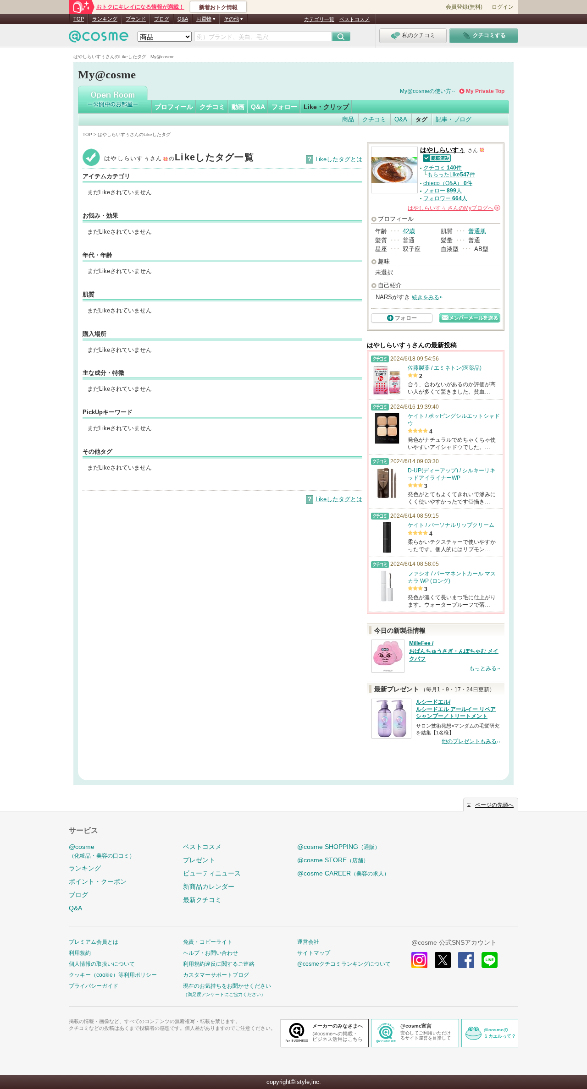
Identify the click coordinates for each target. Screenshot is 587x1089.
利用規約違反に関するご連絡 (219, 964)
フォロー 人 (442, 190)
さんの (453, 208)
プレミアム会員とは (93, 942)
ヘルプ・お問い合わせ (210, 953)
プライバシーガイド (93, 986)
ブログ (161, 19)
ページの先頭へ (494, 805)
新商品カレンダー (208, 886)
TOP (78, 19)
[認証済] (435, 157)
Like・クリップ (326, 106)
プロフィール (174, 106)
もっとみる (483, 668)
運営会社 (308, 942)
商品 (348, 119)
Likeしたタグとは (339, 159)
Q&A (182, 19)
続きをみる (425, 297)
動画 (238, 106)
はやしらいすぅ (442, 150)
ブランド (136, 19)
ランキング (104, 19)
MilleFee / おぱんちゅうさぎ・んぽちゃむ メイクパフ (453, 651)
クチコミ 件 (442, 167)
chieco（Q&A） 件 (447, 183)
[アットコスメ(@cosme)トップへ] (98, 38)
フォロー (284, 106)
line (490, 960)
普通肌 (477, 231)
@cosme (102, 851)
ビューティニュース (212, 873)
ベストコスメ (354, 19)
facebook (466, 960)
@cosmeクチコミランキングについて (344, 964)
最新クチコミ (202, 899)
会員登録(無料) (464, 7)
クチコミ (212, 106)
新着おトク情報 (218, 7)
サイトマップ (313, 953)
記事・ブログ (453, 119)
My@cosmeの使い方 (425, 91)
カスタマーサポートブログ (216, 975)
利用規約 (80, 953)
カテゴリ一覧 (319, 19)
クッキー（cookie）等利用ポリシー (113, 975)
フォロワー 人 (445, 198)
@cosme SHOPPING (338, 846)
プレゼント (199, 860)
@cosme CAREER (343, 873)
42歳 (409, 231)
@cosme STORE (333, 860)
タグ (421, 119)
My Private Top (485, 91)
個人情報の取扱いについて (102, 964)
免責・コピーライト (208, 942)
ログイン (503, 7)
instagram (419, 960)
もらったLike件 (451, 174)
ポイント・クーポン (98, 881)
